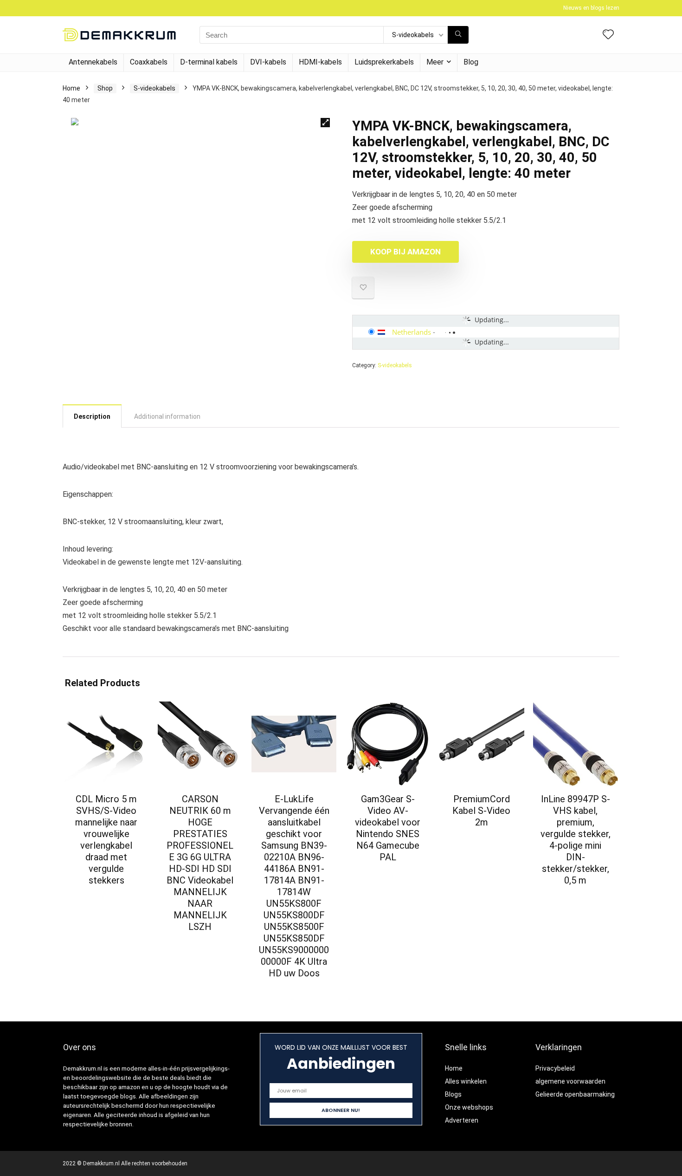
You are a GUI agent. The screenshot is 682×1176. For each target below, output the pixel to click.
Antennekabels (93, 62)
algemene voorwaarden (570, 1081)
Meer (435, 62)
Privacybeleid (555, 1068)
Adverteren (461, 1120)
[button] (325, 122)
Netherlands (411, 332)
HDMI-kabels (320, 62)
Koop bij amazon (405, 251)
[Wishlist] (608, 35)
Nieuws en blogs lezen (591, 8)
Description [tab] (92, 416)
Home (71, 88)
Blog (470, 62)
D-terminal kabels (209, 62)
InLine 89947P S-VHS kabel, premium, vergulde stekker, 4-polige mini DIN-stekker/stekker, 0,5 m (575, 839)
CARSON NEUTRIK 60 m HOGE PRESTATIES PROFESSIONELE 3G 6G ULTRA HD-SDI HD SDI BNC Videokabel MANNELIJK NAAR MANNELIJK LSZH (200, 862)
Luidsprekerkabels (384, 62)
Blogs (453, 1094)
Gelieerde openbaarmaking (575, 1094)
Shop (105, 88)
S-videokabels (154, 88)
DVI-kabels (268, 62)
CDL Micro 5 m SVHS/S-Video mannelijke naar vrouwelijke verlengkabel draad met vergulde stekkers (106, 839)
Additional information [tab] (167, 416)
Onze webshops (469, 1107)
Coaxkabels (148, 62)
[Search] (458, 35)
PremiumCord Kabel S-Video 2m (481, 810)
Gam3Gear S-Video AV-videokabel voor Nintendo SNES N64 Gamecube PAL (387, 828)
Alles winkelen (466, 1081)
